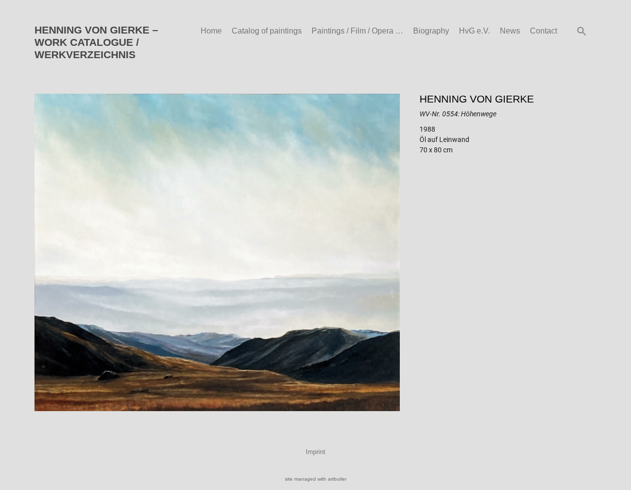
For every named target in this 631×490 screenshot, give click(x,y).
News (510, 31)
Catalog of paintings (267, 31)
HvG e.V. (474, 31)
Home (211, 31)
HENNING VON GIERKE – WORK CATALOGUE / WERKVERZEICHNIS (96, 42)
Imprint (315, 451)
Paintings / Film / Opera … (357, 31)
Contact (543, 31)
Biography (431, 31)
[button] (581, 31)
